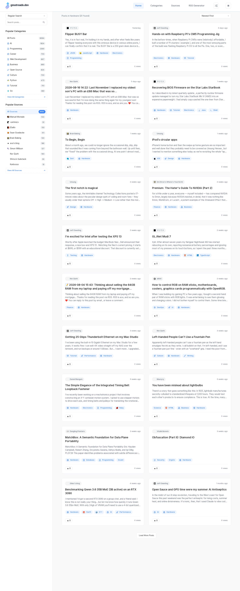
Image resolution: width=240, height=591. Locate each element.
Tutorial (190, 58)
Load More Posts (146, 535)
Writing (190, 356)
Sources (175, 5)
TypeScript (205, 255)
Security (160, 460)
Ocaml (120, 460)
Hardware (104, 53)
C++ (100, 512)
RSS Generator (196, 5)
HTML (189, 255)
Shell (215, 110)
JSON (72, 53)
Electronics (117, 53)
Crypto (172, 460)
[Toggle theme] (228, 5)
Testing (73, 255)
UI (172, 307)
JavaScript (87, 53)
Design (171, 158)
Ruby (121, 408)
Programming (75, 58)
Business (188, 207)
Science (157, 408)
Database (90, 460)
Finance (157, 207)
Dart (72, 158)
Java (204, 110)
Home (138, 5)
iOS (158, 158)
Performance (90, 356)
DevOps (160, 307)
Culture (160, 356)
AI (111, 512)
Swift (88, 512)
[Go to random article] (216, 5)
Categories (156, 5)
